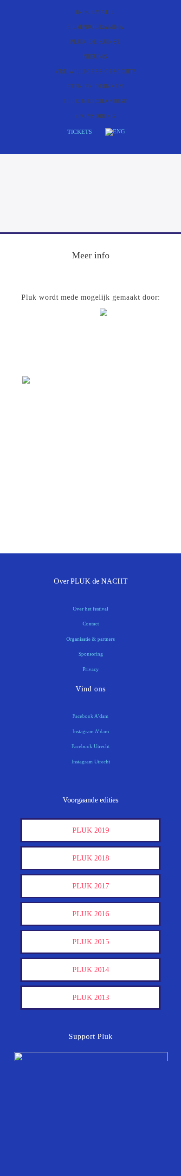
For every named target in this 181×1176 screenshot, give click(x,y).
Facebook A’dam (90, 716)
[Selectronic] (45, 458)
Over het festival (90, 608)
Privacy (91, 669)
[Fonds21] (135, 400)
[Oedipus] (45, 487)
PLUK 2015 (90, 942)
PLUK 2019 (90, 830)
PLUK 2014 (90, 969)
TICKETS (79, 131)
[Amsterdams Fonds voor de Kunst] (135, 345)
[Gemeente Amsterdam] (135, 516)
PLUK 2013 (90, 997)
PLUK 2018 (90, 858)
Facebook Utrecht (90, 746)
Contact (91, 623)
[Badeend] (135, 487)
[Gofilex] (135, 429)
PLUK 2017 (90, 886)
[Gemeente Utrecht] (45, 429)
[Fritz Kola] (45, 362)
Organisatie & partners (90, 639)
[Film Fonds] (45, 396)
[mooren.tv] (135, 458)
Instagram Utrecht (90, 761)
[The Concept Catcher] (45, 516)
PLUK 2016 (90, 914)
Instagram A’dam (90, 731)
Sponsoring (90, 654)
